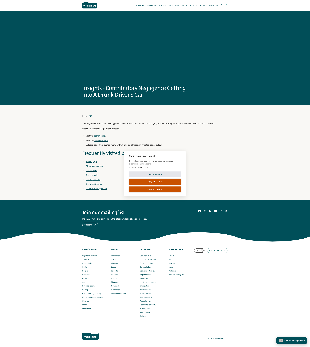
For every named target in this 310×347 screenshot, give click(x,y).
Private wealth (145, 293)
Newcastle (115, 286)
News (171, 267)
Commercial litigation (148, 259)
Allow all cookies (155, 189)
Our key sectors (93, 179)
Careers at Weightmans (96, 188)
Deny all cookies (155, 182)
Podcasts (172, 271)
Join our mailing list (176, 275)
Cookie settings (155, 174)
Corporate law (145, 267)
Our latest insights (94, 184)
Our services (91, 170)
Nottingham (115, 290)
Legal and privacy (89, 256)
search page (99, 136)
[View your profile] (227, 5)
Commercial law (146, 256)
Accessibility (87, 263)
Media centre (173, 5)
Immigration (144, 286)
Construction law (146, 263)
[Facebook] (210, 211)
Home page (91, 161)
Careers (203, 5)
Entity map (86, 309)
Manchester (116, 282)
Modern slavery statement (92, 297)
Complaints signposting (91, 293)
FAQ (170, 259)
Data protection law (147, 271)
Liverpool (114, 275)
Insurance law (145, 290)
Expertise (140, 5)
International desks (118, 293)
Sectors (85, 267)
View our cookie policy (138, 167)
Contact (85, 282)
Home (84, 116)
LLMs (84, 305)
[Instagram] (204, 211)
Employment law (146, 275)
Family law (144, 278)
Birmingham (115, 256)
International (151, 5)
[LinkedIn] (199, 211)
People (184, 5)
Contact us (213, 5)
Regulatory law (146, 301)
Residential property (148, 305)
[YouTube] (215, 211)
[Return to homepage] (89, 5)
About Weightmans (94, 166)
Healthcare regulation (148, 282)
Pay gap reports (88, 286)
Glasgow (114, 263)
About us (193, 5)
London (114, 278)
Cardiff (113, 259)
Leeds (113, 267)
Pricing (85, 290)
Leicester (114, 271)
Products (85, 275)
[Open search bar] (220, 5)
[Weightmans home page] (90, 336)
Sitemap (85, 301)
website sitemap (101, 140)
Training (143, 316)
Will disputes (145, 309)
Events (171, 256)
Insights (162, 5)
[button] (90, 225)
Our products (92, 175)
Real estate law (146, 297)
